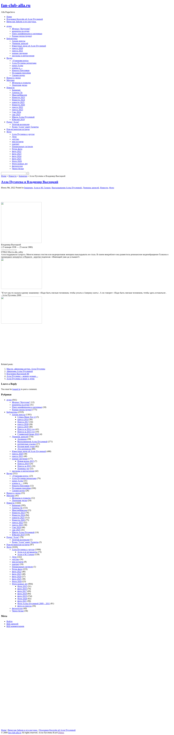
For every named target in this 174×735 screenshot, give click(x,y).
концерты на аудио (20, 31)
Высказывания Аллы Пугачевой (67, 188)
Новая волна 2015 (25, 461)
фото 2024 (16, 156)
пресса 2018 (22, 424)
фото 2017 (22, 591)
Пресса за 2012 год (26, 429)
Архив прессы (18, 41)
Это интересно (24, 449)
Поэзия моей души (26, 446)
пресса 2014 (22, 419)
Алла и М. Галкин (42, 188)
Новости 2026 (18, 105)
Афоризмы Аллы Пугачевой (20, 371)
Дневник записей (20, 43)
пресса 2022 (17, 107)
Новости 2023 (18, 97)
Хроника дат (23, 468)
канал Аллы (17, 65)
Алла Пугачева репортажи (24, 63)
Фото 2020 (22, 598)
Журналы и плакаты (21, 83)
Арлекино (22, 439)
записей (12, 624)
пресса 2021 (17, 51)
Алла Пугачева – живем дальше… (22, 376)
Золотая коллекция (20, 124)
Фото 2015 (22, 586)
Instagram (16, 90)
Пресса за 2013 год (26, 432)
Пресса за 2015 (24, 466)
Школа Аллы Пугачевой (23, 117)
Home (9, 17)
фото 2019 (22, 596)
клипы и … (17, 68)
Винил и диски (14, 78)
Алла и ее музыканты (27, 552)
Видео (9, 58)
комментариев (15, 626)
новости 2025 (18, 102)
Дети (14, 137)
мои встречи (18, 141)
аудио (9, 26)
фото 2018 (22, 594)
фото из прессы (24, 606)
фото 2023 (16, 154)
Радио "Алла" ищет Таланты (25, 127)
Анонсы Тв (17, 92)
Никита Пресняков (20, 70)
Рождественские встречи (18, 129)
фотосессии (17, 166)
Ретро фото (17, 149)
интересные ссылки (26, 444)
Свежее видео (18, 75)
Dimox (61, 732)
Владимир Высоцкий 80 (18, 374)
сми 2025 (16, 114)
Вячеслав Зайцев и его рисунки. (21, 21)
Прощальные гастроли (22, 146)
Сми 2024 (16, 112)
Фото (9, 132)
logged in (16, 389)
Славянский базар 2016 (28, 434)
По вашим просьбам (21, 73)
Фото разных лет (20, 164)
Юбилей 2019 (18, 119)
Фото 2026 (17, 161)
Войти (10, 621)
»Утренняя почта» (20, 60)
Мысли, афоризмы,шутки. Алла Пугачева (26, 369)
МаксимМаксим (19, 95)
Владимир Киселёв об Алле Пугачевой (25, 19)
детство (15, 139)
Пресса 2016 (23, 463)
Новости (11, 87)
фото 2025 (16, 159)
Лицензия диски (19, 85)
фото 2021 (22, 601)
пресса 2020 (17, 48)
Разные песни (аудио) (22, 36)
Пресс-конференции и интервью (27, 33)
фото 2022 (16, 151)
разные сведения (19, 53)
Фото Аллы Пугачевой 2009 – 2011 (33, 603)
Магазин (11, 80)
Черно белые (18, 168)
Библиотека (12, 38)
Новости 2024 (18, 100)
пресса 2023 (17, 110)
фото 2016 (22, 589)
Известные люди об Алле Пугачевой (29, 46)
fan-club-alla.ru (15, 5)
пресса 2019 (22, 427)
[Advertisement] (33, 195)
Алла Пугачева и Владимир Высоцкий (29, 182)
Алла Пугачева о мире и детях (21, 379)
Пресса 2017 (23, 422)
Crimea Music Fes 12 (26, 417)
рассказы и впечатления (23, 56)
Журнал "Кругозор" (21, 29)
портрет (15, 144)
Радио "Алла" (13, 122)
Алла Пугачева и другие (23, 134)
